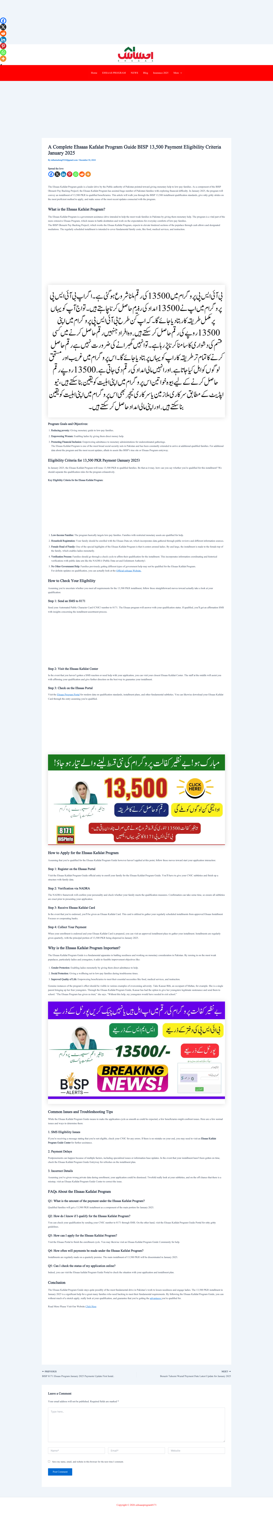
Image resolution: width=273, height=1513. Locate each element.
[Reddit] (82, 174)
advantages (156, 1298)
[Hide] (1, 65)
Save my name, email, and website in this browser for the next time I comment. (88, 1461)
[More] (88, 174)
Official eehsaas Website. (128, 571)
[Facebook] (51, 174)
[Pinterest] (69, 174)
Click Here (90, 1306)
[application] (180, 73)
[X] (57, 174)
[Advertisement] (95, 22)
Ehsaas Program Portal (68, 694)
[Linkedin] (63, 174)
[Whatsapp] (76, 174)
